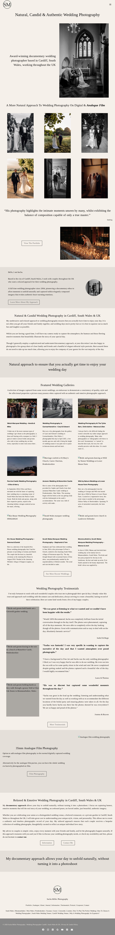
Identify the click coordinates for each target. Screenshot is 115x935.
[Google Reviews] (57, 929)
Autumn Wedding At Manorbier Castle (57, 481)
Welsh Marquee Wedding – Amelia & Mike (21, 425)
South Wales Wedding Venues (41, 913)
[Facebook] (43, 929)
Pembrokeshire (40, 911)
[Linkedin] (53, 929)
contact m (21, 837)
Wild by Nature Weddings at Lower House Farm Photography (91, 482)
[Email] (72, 929)
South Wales (10, 911)
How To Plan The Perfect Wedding (84, 911)
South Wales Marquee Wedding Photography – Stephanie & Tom (55, 540)
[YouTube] (62, 929)
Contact (86, 905)
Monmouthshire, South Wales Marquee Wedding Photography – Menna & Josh (91, 542)
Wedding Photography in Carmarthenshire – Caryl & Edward (56, 425)
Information (55, 905)
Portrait (72, 905)
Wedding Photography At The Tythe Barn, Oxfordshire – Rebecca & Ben (92, 425)
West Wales (30, 911)
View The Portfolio (32, 243)
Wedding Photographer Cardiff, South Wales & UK (43, 924)
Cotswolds (62, 911)
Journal (48, 905)
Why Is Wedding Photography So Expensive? (84, 913)
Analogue (36, 905)
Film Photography (36, 774)
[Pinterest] (67, 929)
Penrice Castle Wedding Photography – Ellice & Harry (21, 482)
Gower (55, 911)
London (69, 911)
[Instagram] (48, 929)
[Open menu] (110, 4)
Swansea (49, 911)
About (42, 905)
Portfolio (29, 905)
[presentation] (22, 408)
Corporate (79, 905)
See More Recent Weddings (57, 574)
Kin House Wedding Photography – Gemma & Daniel (20, 540)
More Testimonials (57, 724)
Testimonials (65, 905)
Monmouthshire (20, 911)
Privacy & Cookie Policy (69, 924)
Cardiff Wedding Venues (60, 913)
